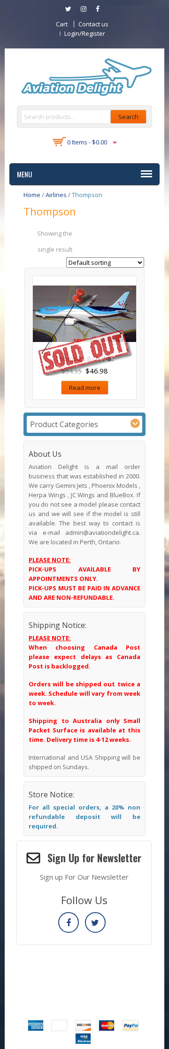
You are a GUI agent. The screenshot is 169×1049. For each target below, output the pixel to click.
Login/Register (84, 33)
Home (31, 195)
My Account (49, 975)
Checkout (60, 966)
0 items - (87, 142)
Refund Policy (93, 975)
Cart (62, 24)
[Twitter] (95, 922)
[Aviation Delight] (84, 76)
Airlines (56, 195)
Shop (129, 975)
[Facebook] (68, 922)
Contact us (93, 24)
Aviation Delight (95, 989)
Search (128, 116)
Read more (84, 387)
